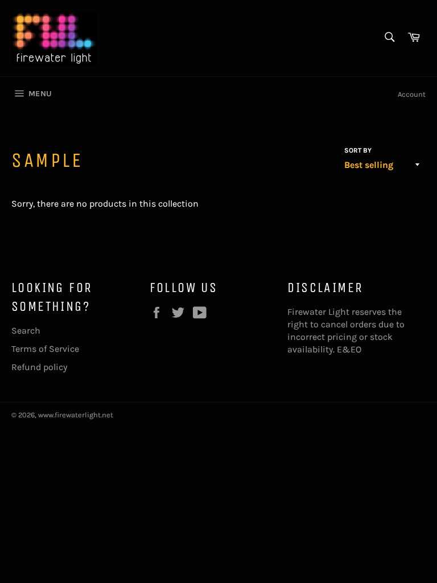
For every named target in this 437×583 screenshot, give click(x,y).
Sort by (358, 150)
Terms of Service (45, 348)
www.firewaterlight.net (75, 414)
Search (25, 330)
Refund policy (39, 367)
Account (412, 94)
